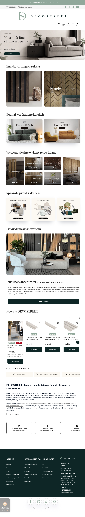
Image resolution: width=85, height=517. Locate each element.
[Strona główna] (42, 16)
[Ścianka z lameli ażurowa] (15, 171)
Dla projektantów (47, 478)
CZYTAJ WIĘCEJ (14, 414)
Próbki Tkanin (46, 468)
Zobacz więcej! (43, 301)
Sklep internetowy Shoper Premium (42, 508)
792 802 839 (12, 7)
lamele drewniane (28, 403)
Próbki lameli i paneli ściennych (49, 374)
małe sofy (71, 403)
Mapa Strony (10, 484)
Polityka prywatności (12, 474)
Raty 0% (27, 478)
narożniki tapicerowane (14, 406)
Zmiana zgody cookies (13, 478)
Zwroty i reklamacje (30, 474)
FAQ (43, 464)
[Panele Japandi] (71, 171)
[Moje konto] (68, 24)
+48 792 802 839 (66, 490)
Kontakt (8, 464)
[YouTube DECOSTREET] (77, 7)
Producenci (9, 481)
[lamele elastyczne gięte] (33, 178)
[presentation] (9, 342)
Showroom (9, 468)
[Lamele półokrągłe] (52, 178)
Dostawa (27, 471)
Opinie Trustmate (47, 471)
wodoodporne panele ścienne (57, 403)
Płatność (27, 468)
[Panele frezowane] (33, 163)
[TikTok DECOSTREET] (73, 7)
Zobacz (15, 182)
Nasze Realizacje (47, 474)
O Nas (8, 471)
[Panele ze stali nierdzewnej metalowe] (52, 163)
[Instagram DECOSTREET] (69, 7)
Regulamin (27, 481)
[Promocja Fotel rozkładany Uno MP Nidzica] (42, 45)
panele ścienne (40, 403)
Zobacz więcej (24, 104)
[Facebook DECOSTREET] (65, 7)
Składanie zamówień (30, 464)
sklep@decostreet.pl (26, 7)
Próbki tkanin (21, 374)
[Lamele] (24, 89)
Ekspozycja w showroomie (77, 374)
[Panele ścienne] (62, 89)
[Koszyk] (77, 24)
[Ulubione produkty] (73, 24)
